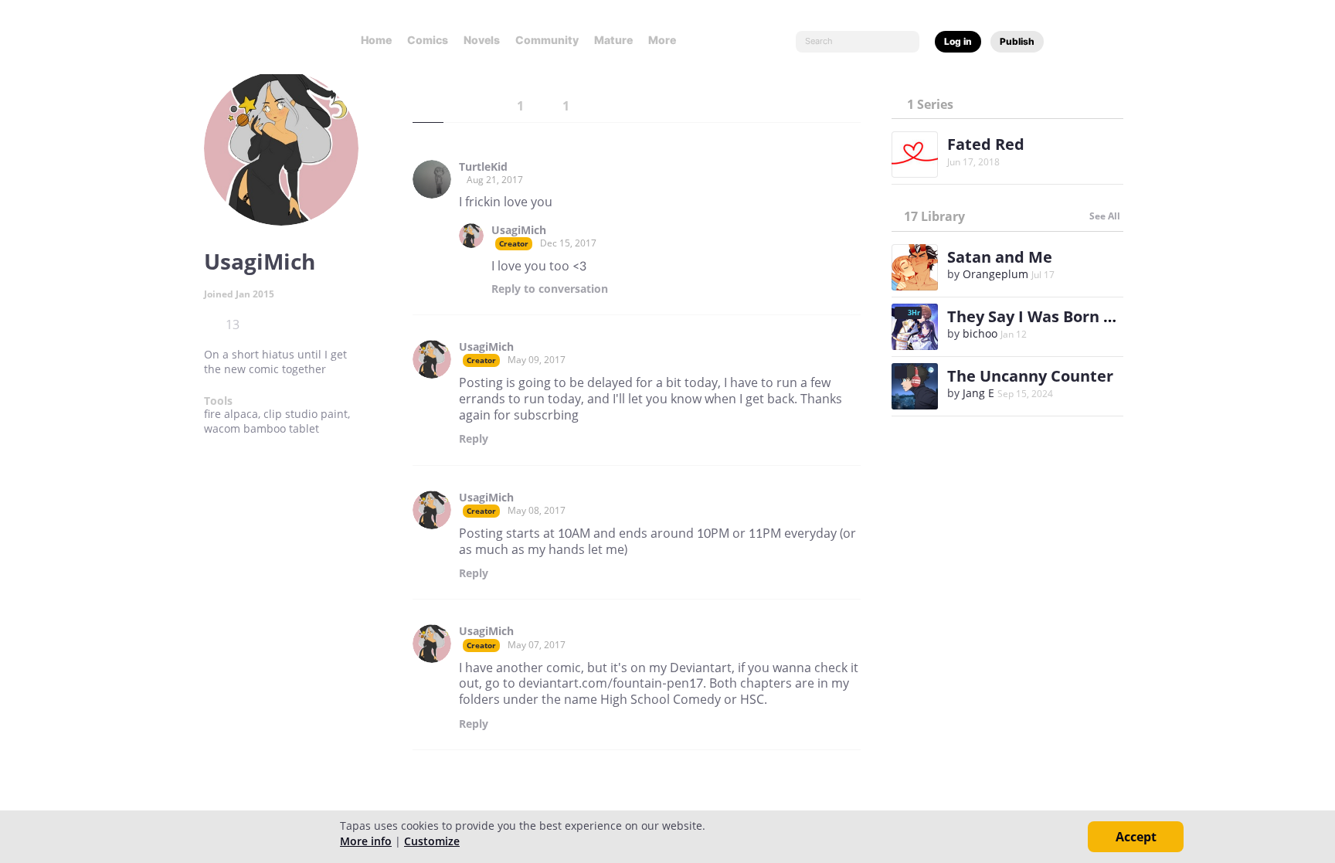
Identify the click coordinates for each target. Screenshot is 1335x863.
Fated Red (985, 144)
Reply (549, 289)
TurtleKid (483, 167)
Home (376, 39)
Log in (958, 41)
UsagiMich (518, 230)
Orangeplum (995, 274)
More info (366, 841)
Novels (482, 39)
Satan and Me (999, 256)
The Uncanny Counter (1030, 375)
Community (547, 39)
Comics (427, 39)
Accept (1136, 836)
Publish (1017, 41)
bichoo (980, 333)
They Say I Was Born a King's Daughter (1092, 316)
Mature (613, 39)
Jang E (978, 393)
